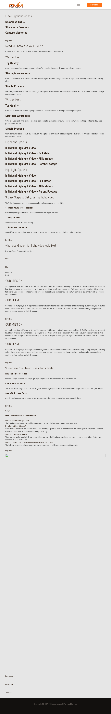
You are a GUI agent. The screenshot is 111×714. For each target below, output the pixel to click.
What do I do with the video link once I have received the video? (29, 442)
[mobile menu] (78, 4)
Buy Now (94, 4)
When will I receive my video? (16, 434)
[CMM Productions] (16, 4)
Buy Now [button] (8, 40)
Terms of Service (70, 704)
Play (6, 259)
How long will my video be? (15, 426)
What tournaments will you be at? (17, 420)
